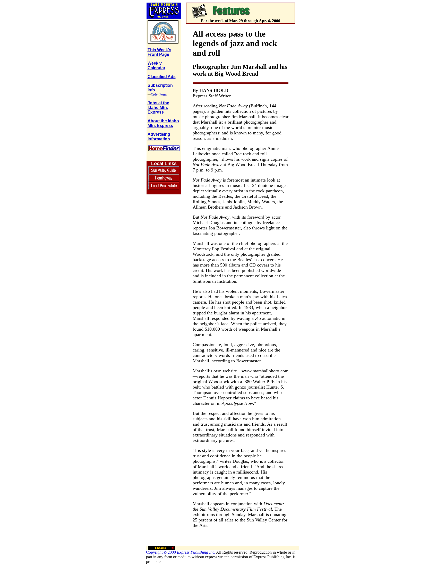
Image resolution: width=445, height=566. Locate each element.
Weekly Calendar (156, 65)
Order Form (159, 94)
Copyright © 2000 (180, 552)
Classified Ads (162, 76)
